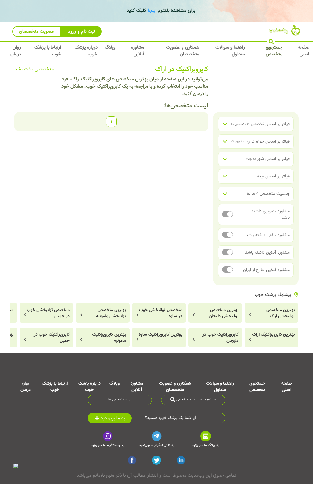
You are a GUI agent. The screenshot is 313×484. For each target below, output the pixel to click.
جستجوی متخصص (274, 51)
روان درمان (15, 51)
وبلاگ (110, 47)
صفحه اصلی (303, 51)
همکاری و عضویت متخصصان (182, 51)
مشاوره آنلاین (137, 51)
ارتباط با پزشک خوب (47, 51)
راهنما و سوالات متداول (230, 51)
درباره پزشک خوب (86, 51)
